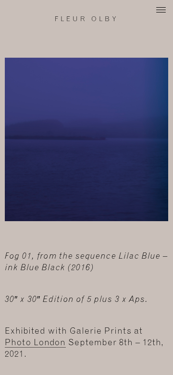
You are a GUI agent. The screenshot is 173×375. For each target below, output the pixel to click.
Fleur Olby (87, 19)
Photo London (35, 342)
